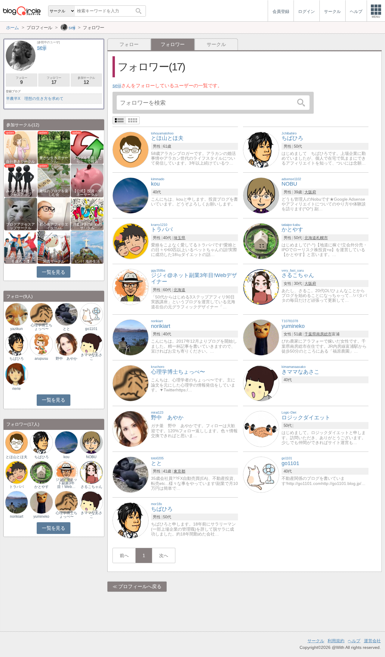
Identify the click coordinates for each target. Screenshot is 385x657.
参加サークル (86, 80)
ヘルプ (354, 640)
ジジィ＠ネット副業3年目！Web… (66, 483)
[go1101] (261, 474)
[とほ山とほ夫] (130, 149)
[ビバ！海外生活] (87, 247)
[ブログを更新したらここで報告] (87, 147)
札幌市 (322, 238)
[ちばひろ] (261, 149)
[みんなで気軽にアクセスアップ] (20, 180)
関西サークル (54, 261)
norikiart (16, 516)
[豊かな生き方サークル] (54, 147)
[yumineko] (261, 337)
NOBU (91, 457)
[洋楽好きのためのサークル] (87, 213)
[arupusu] (41, 344)
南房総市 (324, 334)
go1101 (91, 329)
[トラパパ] (130, 240)
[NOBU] (261, 195)
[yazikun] (16, 314)
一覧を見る (53, 272)
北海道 (310, 238)
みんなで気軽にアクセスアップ (20, 192)
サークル (216, 44)
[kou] (130, 195)
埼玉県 (179, 238)
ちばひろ (16, 358)
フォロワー (54, 80)
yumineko (41, 516)
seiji (116, 85)
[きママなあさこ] (261, 382)
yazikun (16, 329)
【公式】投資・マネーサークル (87, 192)
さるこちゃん (91, 487)
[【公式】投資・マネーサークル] (87, 180)
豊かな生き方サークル (53, 159)
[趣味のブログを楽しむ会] (54, 180)
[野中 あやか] (130, 428)
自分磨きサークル (20, 161)
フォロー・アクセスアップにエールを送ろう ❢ (20, 257)
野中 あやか (66, 358)
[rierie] (16, 374)
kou (66, 457)
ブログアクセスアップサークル (20, 226)
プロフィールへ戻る (140, 586)
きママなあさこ (91, 356)
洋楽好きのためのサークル (87, 226)
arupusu (41, 358)
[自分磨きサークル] (20, 147)
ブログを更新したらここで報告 (87, 159)
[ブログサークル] (21, 10)
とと (66, 329)
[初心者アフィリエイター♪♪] (54, 213)
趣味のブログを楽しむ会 (53, 192)
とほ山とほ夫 (16, 457)
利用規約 (336, 640)
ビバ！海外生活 (87, 261)
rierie (16, 388)
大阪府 (310, 192)
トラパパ (16, 487)
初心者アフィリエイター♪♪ (53, 226)
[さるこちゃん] (261, 286)
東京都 (179, 471)
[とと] (130, 474)
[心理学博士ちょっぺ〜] (130, 382)
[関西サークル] (54, 247)
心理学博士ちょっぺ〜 (41, 327)
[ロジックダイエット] (261, 428)
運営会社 (372, 640)
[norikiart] (130, 337)
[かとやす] (261, 240)
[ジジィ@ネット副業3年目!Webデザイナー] (130, 286)
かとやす (41, 487)
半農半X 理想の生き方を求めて (34, 98)
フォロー (129, 44)
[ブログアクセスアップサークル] (20, 213)
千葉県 (310, 334)
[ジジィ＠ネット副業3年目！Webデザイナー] (66, 472)
